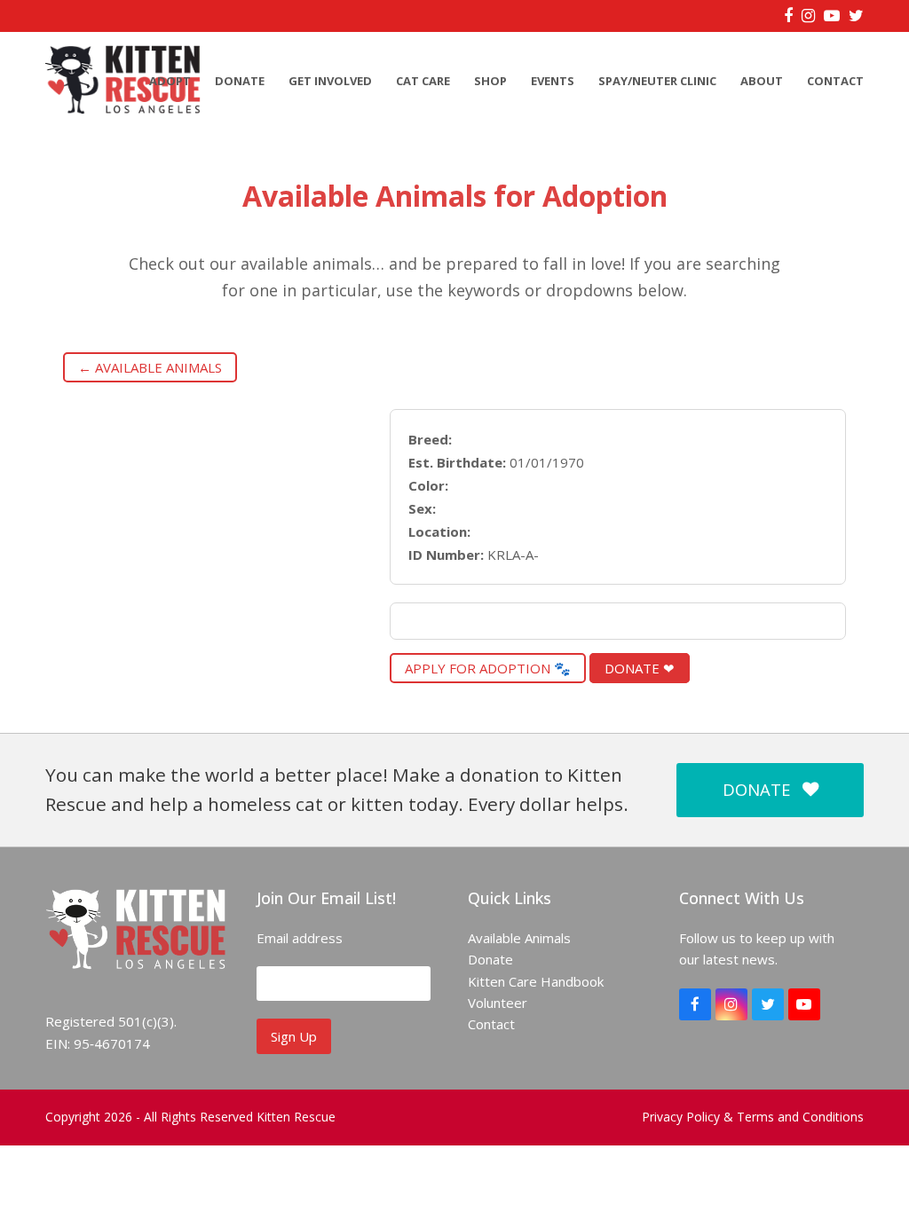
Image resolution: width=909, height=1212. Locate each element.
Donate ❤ (640, 668)
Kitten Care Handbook (536, 981)
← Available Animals (150, 367)
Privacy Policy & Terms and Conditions (753, 1116)
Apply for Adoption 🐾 (488, 668)
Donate (490, 959)
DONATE (756, 789)
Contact (491, 1024)
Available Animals (519, 938)
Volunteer (497, 1002)
